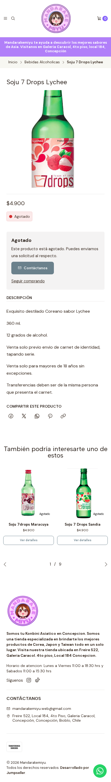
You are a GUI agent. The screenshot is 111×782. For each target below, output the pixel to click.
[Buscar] (13, 18)
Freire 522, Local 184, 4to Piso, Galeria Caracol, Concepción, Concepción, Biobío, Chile (53, 718)
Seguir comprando (28, 281)
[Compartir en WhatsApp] (37, 416)
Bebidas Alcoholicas (42, 62)
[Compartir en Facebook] (10, 416)
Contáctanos (35, 268)
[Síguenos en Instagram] (29, 680)
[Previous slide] (5, 564)
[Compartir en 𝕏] (24, 416)
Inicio (13, 62)
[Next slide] (105, 564)
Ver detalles (28, 540)
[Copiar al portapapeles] (63, 416)
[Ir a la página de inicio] (56, 18)
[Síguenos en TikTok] (37, 680)
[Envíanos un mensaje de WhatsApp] (100, 771)
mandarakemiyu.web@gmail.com (41, 708)
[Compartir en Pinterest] (50, 416)
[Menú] (5, 18)
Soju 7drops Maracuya (28, 524)
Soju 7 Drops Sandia (82, 524)
